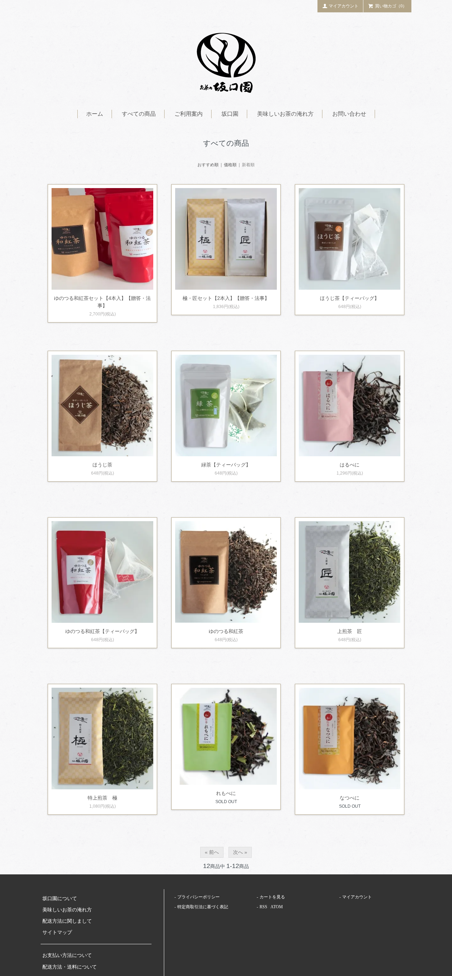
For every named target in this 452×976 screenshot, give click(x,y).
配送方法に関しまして (67, 921)
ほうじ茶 (102, 465)
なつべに (349, 798)
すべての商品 (139, 114)
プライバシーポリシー (198, 896)
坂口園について (59, 898)
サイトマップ (57, 932)
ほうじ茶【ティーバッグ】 (349, 298)
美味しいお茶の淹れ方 (285, 114)
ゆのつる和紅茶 (226, 631)
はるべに (349, 465)
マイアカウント (343, 6)
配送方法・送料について (69, 967)
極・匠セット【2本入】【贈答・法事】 (226, 298)
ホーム (94, 114)
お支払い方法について (67, 955)
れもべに (226, 793)
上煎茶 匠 (349, 631)
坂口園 (229, 114)
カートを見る (272, 896)
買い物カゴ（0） (391, 6)
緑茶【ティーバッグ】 (226, 465)
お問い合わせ (349, 114)
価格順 (230, 164)
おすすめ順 (208, 164)
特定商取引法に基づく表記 (202, 906)
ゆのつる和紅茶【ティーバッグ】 (102, 631)
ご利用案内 (188, 114)
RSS (263, 906)
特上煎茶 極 (102, 798)
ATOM (276, 906)
